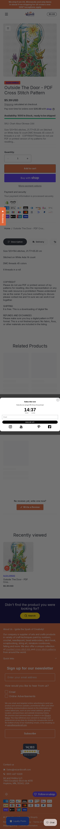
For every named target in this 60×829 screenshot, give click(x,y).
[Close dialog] (57, 399)
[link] (10, 426)
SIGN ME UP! (30, 422)
